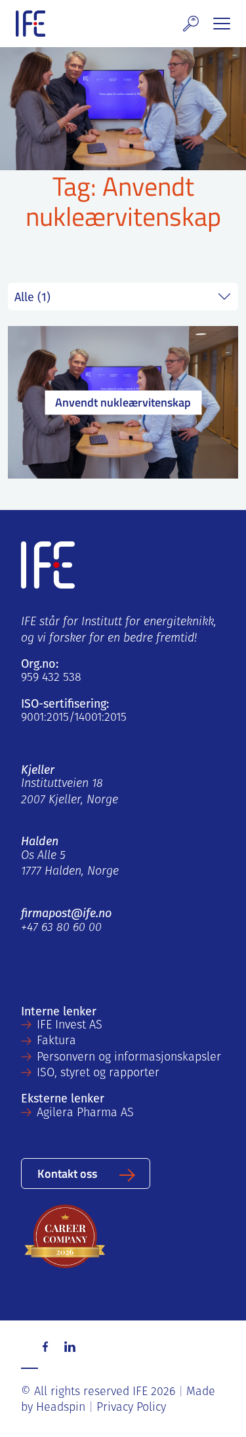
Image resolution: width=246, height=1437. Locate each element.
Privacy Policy (131, 1408)
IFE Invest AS (69, 1026)
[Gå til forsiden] (30, 23)
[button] (191, 23)
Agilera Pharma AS (85, 1113)
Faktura (56, 1041)
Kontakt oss (67, 1173)
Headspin (60, 1408)
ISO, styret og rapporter (98, 1074)
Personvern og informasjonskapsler (129, 1058)
